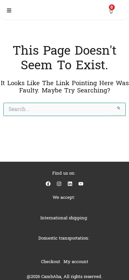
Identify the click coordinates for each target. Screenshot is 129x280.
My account (76, 261)
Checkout (50, 261)
